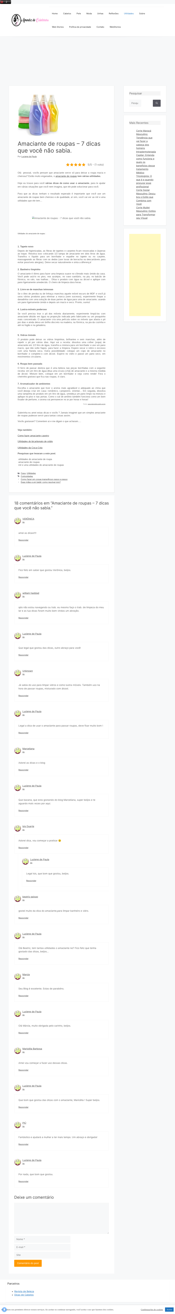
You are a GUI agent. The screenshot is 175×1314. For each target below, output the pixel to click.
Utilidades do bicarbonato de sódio (35, 441)
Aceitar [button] (169, 1310)
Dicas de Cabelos (24, 1294)
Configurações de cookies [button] (152, 1310)
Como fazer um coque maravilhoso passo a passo (44, 479)
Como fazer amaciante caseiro (33, 435)
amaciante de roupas (66, 176)
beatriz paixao (30, 896)
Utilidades (129, 13)
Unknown (27, 671)
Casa (23, 473)
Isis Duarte (28, 826)
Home (55, 13)
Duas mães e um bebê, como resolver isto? (41, 482)
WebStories (115, 27)
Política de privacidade (80, 27)
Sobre (142, 13)
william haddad (30, 593)
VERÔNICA (28, 519)
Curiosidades (27, 476)
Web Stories (58, 27)
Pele (79, 13)
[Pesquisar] (157, 103)
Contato (100, 27)
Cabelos (67, 13)
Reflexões (114, 13)
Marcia (26, 974)
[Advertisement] (87, 57)
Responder (23, 540)
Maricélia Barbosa (32, 1048)
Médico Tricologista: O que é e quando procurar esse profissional (144, 179)
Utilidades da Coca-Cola (30, 447)
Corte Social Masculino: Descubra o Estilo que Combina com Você (145, 197)
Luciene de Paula (31, 556)
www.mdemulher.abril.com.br (96, 404)
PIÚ (24, 1123)
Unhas (100, 13)
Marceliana (28, 748)
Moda (89, 13)
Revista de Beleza (24, 1291)
